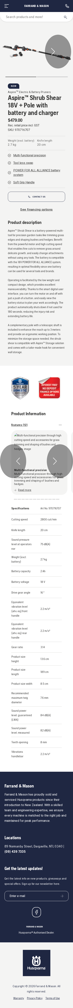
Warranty (18, 998)
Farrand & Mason (36, 6)
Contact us (39, 196)
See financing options (36, 209)
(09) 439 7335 (15, 851)
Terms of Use (52, 998)
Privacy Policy (34, 998)
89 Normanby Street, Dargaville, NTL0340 (33, 846)
